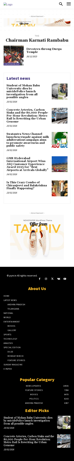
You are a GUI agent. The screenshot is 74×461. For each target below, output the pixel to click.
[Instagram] (46, 279)
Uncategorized (11, 64)
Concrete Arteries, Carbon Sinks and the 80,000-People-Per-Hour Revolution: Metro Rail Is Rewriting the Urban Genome (27, 115)
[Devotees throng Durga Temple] (14, 56)
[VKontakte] (58, 279)
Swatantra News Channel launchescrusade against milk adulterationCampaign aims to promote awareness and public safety (27, 140)
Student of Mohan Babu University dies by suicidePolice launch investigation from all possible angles (23, 91)
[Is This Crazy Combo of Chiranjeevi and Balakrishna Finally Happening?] (60, 188)
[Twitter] (52, 279)
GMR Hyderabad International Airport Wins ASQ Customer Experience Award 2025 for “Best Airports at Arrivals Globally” (27, 164)
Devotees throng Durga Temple (44, 50)
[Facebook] (39, 279)
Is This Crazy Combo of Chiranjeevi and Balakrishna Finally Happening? (26, 185)
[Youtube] (65, 279)
